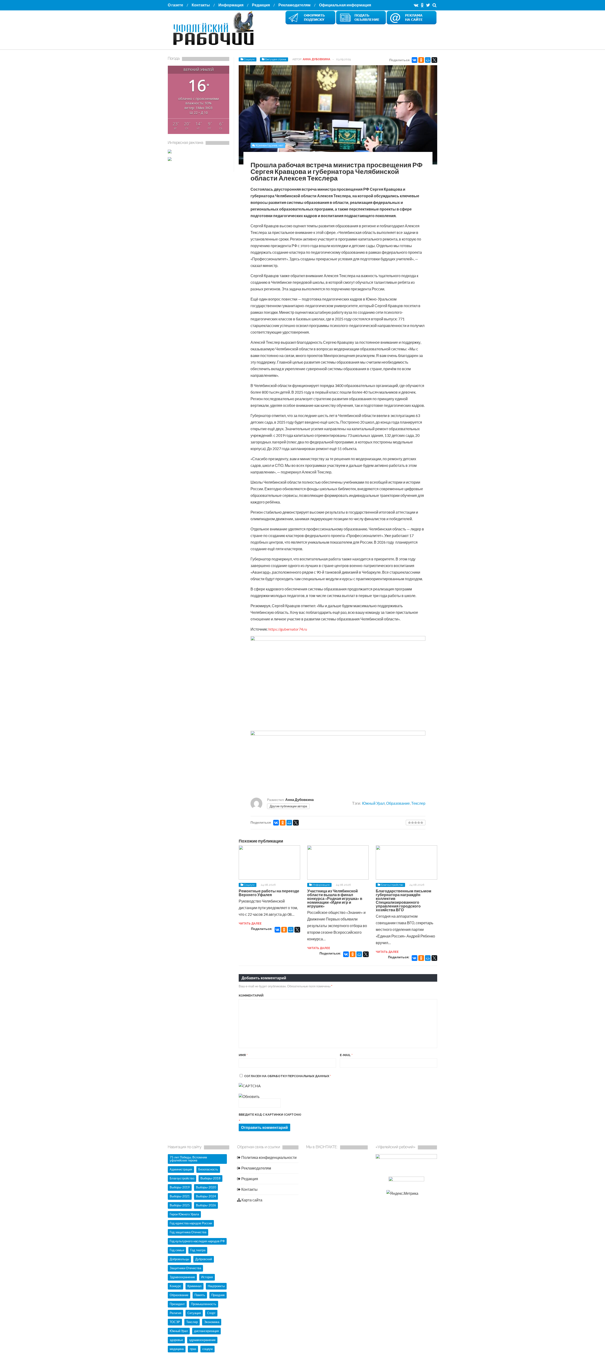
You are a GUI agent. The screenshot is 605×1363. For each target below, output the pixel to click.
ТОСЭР (175, 1322)
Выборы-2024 (206, 1196)
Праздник (218, 1295)
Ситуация (194, 1313)
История (207, 1277)
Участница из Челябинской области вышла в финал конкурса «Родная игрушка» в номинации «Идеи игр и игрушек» (334, 898)
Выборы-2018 (210, 1178)
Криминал (194, 1286)
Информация (230, 5)
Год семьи (177, 1250)
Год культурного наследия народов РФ (197, 1241)
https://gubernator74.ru (287, 629)
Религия (175, 1313)
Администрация (181, 1169)
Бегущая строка (275, 59)
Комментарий (251, 995)
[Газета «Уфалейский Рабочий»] (215, 46)
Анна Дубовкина (316, 59)
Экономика (211, 1322)
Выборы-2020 (206, 1187)
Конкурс (175, 1286)
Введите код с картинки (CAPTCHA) (270, 1114)
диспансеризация (206, 1331)
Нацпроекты (216, 1286)
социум (207, 1349)
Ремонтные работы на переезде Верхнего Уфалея (269, 893)
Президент (177, 1304)
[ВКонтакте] (414, 60)
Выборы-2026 (206, 1205)
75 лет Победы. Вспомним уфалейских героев (188, 1158)
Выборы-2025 (180, 1205)
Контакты (201, 5)
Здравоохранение (182, 1277)
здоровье (176, 1340)
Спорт (211, 1313)
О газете (175, 5)
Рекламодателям (294, 5)
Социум (249, 59)
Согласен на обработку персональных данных (287, 1076)
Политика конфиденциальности (269, 1157)
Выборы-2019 (180, 1187)
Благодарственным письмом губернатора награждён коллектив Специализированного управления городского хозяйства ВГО (403, 900)
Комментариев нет (270, 145)
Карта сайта (251, 1200)
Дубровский (203, 1259)
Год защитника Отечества (188, 1232)
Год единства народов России (191, 1223)
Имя (243, 1055)
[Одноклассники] (421, 60)
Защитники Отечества (185, 1268)
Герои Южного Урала (184, 1214)
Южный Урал (373, 803)
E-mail (346, 1055)
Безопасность (208, 1169)
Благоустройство (392, 884)
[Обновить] (249, 1096)
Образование (398, 803)
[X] (434, 60)
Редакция (261, 5)
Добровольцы (179, 1259)
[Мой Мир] (428, 60)
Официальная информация (345, 5)
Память (199, 1295)
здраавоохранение (202, 1340)
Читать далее (250, 923)
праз (193, 1349)
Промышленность (203, 1304)
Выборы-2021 (180, 1196)
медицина (177, 1349)
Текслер (418, 803)
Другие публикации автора (288, 806)
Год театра (197, 1250)
